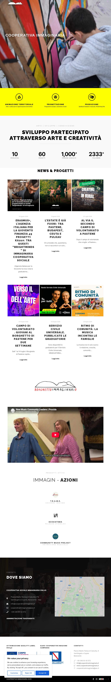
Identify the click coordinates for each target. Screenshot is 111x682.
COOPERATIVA (12, 679)
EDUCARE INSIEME (55, 502)
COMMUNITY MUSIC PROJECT (55, 543)
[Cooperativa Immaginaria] (15, 4)
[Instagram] (96, 679)
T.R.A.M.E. (55, 501)
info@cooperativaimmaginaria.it (88, 663)
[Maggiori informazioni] (99, 3)
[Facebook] (93, 679)
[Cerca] (95, 3)
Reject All (28, 673)
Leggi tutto (23, 277)
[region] (28, 666)
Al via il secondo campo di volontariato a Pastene (87, 227)
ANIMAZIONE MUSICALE (55, 544)
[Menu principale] (103, 3)
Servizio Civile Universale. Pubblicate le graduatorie (55, 332)
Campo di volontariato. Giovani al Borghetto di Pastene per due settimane (23, 335)
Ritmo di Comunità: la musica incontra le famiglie (87, 332)
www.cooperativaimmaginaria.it (88, 665)
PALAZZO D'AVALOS (55, 523)
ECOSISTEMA (55, 522)
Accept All (42, 673)
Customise (14, 673)
